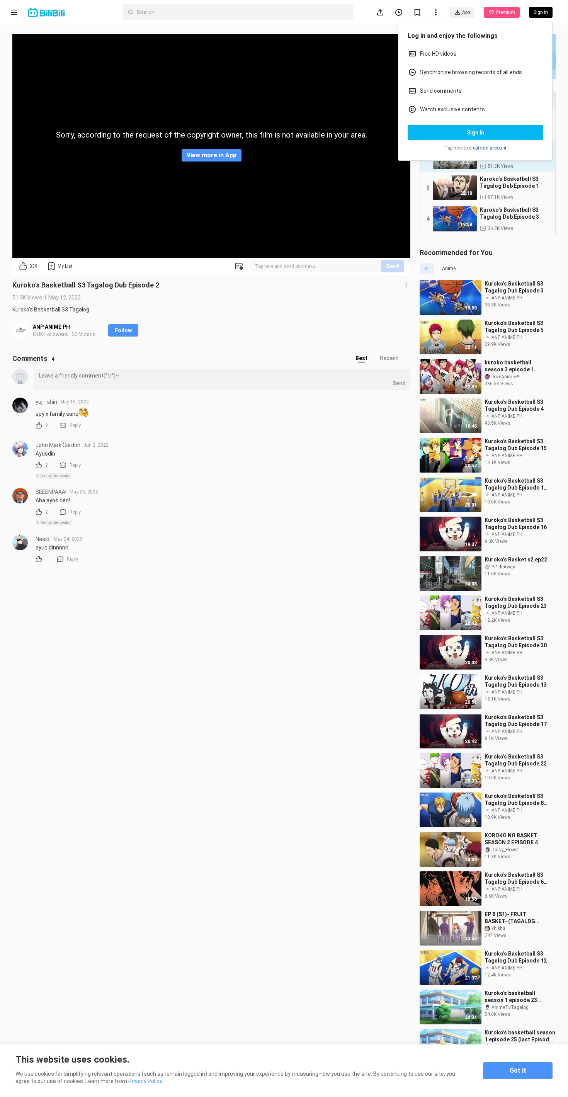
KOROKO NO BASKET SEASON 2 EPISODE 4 (511, 838)
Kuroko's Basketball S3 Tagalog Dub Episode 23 (516, 602)
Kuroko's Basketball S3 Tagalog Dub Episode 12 (516, 957)
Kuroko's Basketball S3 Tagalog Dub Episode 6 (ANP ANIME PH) (514, 878)
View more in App (211, 155)
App (466, 12)
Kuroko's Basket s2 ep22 (516, 559)
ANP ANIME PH (51, 327)
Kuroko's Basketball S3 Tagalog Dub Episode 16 (516, 523)
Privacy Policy (145, 1081)
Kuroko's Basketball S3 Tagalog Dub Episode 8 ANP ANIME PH (514, 799)
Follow (123, 330)
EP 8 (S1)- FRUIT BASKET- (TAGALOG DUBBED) (510, 918)
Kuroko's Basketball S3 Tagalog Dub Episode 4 (514, 405)
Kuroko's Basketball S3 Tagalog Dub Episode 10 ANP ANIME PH (516, 484)
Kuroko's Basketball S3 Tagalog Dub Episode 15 (516, 444)
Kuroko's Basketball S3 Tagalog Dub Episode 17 (516, 720)
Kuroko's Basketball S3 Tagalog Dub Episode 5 (514, 326)
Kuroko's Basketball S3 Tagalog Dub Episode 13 (516, 681)
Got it (518, 1070)
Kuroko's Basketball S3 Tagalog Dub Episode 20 (516, 641)
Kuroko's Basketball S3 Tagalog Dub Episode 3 (514, 287)
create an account (488, 148)
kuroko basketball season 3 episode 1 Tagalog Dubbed (509, 366)
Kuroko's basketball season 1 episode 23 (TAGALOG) (511, 996)
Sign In (475, 132)
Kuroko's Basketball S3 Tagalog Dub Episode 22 (516, 760)
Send (392, 266)
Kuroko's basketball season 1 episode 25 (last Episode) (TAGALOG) (520, 1036)
